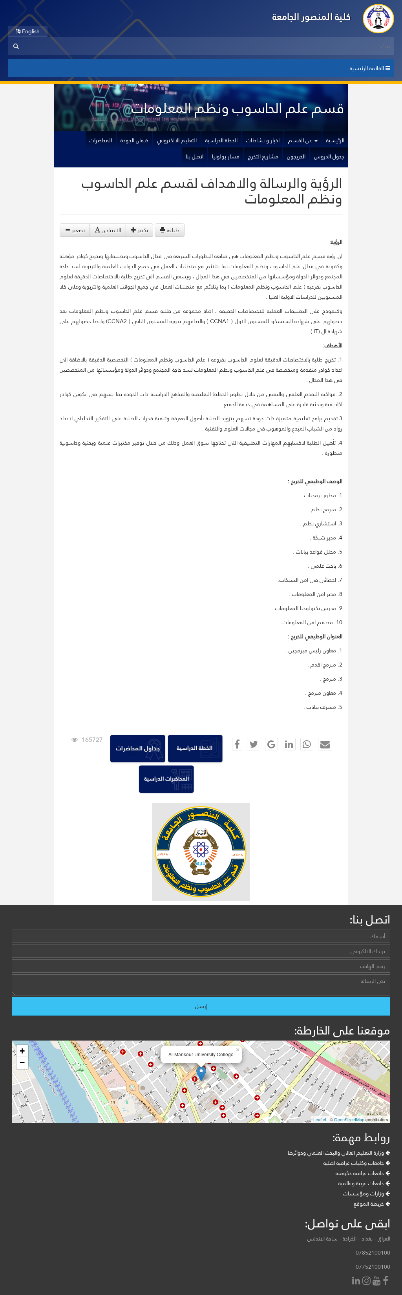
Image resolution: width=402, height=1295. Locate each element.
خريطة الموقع (370, 1204)
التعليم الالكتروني (177, 140)
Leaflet (319, 1119)
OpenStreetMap (349, 1119)
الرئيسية (335, 140)
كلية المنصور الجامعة (311, 16)
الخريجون (296, 156)
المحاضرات (101, 140)
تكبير (142, 230)
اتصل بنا (194, 156)
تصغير (77, 230)
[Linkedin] (357, 1281)
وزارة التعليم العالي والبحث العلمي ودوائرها (337, 1153)
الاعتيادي (110, 230)
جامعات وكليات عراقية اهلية (354, 1163)
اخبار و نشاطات (263, 140)
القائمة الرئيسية (368, 68)
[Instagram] (367, 1281)
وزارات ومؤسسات (364, 1193)
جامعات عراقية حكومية (361, 1173)
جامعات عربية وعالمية (362, 1183)
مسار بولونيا (225, 156)
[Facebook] (386, 1281)
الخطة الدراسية (221, 140)
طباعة (172, 230)
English (30, 31)
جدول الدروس (329, 156)
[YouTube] (378, 1281)
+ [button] (22, 1051)
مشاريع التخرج (263, 156)
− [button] (22, 1063)
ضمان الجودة (134, 140)
